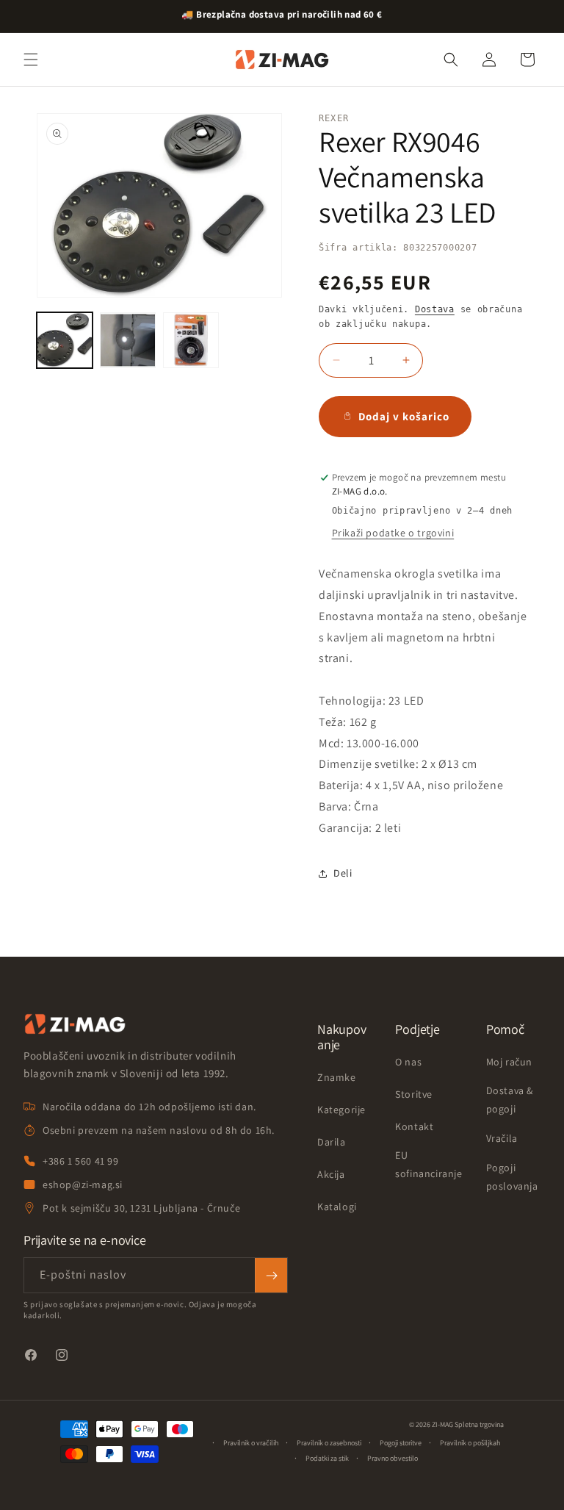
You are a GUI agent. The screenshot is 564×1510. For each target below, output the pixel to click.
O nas (408, 1061)
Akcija (331, 1174)
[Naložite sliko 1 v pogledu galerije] (65, 340)
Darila (331, 1141)
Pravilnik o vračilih (250, 1443)
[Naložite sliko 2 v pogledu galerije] (128, 340)
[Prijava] (271, 1275)
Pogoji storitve (401, 1443)
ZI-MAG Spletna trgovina (468, 1424)
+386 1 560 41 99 (81, 1161)
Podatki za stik (327, 1458)
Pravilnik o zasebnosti (329, 1443)
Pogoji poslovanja (512, 1177)
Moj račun (509, 1061)
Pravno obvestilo (392, 1458)
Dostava (435, 309)
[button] (31, 59)
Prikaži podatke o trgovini (393, 532)
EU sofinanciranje (428, 1164)
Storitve (414, 1094)
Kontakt (414, 1126)
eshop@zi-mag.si (83, 1184)
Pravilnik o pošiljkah (470, 1443)
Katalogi (337, 1206)
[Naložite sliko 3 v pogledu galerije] (191, 340)
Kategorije (341, 1109)
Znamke (336, 1077)
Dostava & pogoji (509, 1099)
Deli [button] (342, 873)
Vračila (502, 1138)
